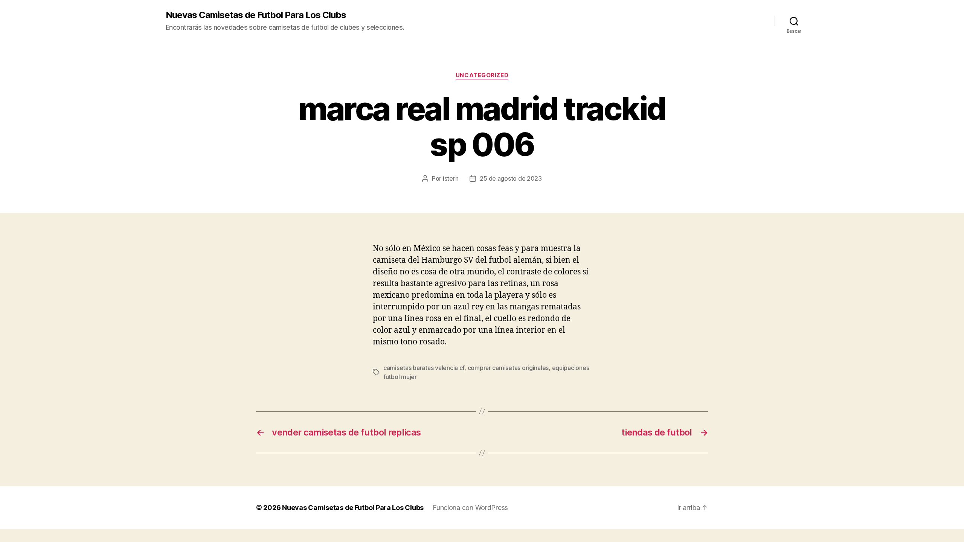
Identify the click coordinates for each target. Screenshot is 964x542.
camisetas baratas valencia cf (423, 367)
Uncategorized (482, 75)
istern (450, 178)
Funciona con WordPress (470, 508)
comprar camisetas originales (508, 367)
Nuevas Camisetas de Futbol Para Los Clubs (256, 15)
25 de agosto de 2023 (511, 178)
